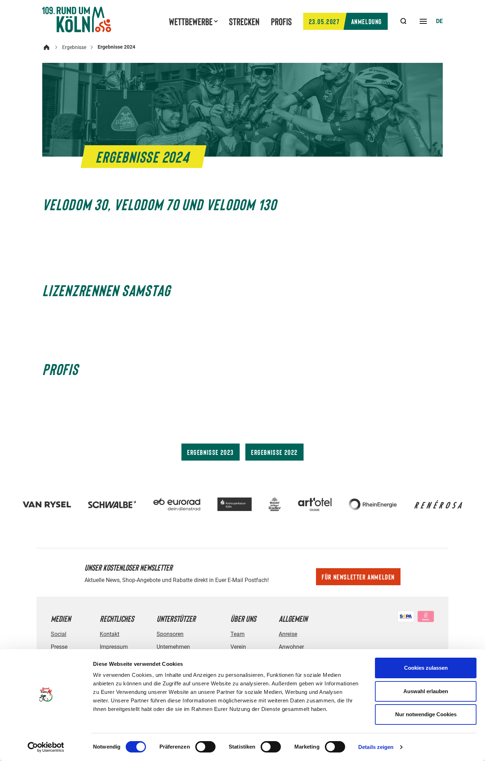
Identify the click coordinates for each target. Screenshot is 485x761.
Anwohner (291, 646)
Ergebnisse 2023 (210, 452)
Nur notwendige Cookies (426, 714)
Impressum (114, 646)
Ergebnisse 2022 (274, 452)
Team (237, 634)
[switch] (205, 746)
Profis (281, 21)
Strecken (244, 21)
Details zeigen (375, 747)
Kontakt (109, 634)
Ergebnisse (74, 47)
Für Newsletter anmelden (358, 576)
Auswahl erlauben (425, 691)
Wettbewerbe (191, 21)
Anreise (288, 634)
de (439, 21)
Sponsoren (170, 634)
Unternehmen (173, 646)
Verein (238, 646)
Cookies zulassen (426, 668)
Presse (59, 646)
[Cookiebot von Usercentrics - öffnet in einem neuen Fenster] (46, 747)
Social (58, 634)
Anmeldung (345, 21)
